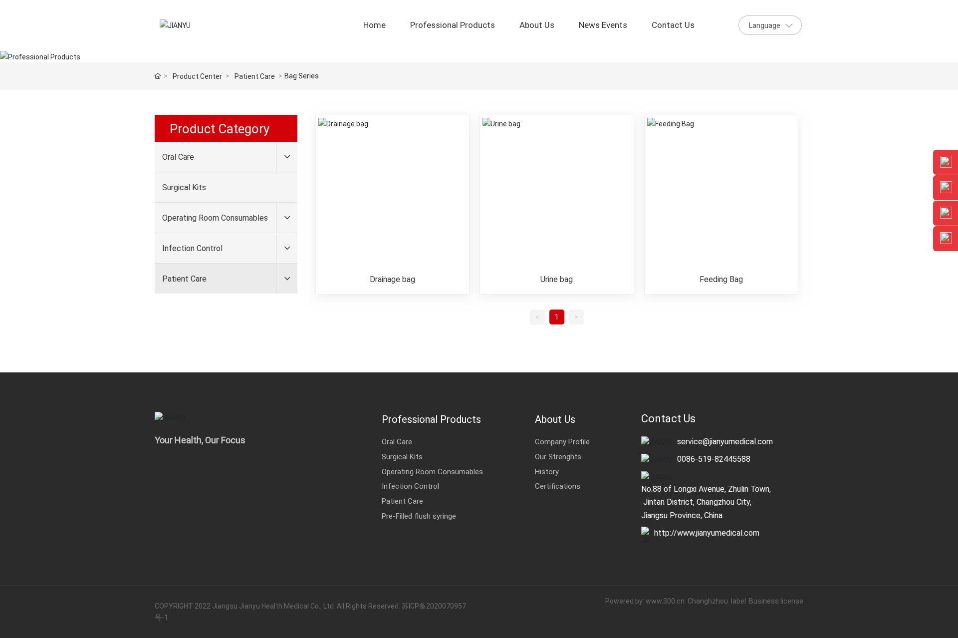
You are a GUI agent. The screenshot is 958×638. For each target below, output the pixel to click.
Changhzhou (708, 601)
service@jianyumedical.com (725, 441)
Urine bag (556, 279)
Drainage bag (392, 279)
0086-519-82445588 (713, 458)
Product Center (197, 76)
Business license (776, 601)
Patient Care (255, 76)
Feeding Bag (721, 279)
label (738, 601)
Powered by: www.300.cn (645, 601)
